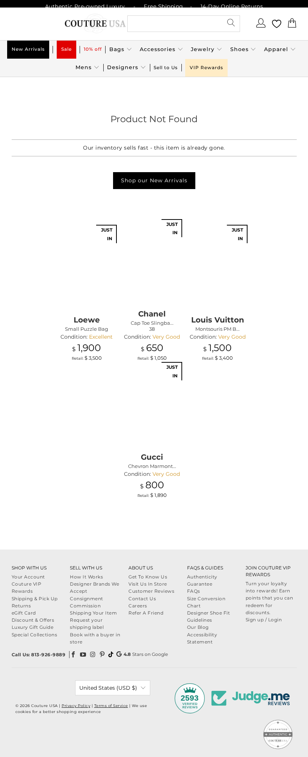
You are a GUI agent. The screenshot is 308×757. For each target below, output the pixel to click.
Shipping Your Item (93, 613)
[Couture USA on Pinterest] (102, 654)
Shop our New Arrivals (154, 180)
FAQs (193, 591)
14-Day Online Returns (232, 6)
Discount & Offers (33, 620)
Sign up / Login (264, 619)
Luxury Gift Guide (33, 627)
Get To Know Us (147, 577)
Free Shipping (163, 6)
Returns (21, 606)
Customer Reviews (151, 591)
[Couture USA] (95, 24)
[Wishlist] (276, 24)
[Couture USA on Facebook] (73, 654)
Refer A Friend (145, 613)
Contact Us (142, 598)
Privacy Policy (76, 706)
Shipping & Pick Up (35, 598)
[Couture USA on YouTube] (83, 654)
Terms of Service (111, 706)
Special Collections (34, 634)
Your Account (28, 577)
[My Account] (261, 25)
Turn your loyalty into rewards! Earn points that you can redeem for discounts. (269, 598)
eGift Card (24, 613)
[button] (120, 50)
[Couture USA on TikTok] (111, 654)
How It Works (86, 577)
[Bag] (292, 25)
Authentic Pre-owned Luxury (85, 6)
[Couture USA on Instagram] (93, 654)
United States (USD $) (108, 687)
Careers (137, 606)
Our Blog (198, 627)
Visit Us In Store (147, 584)
